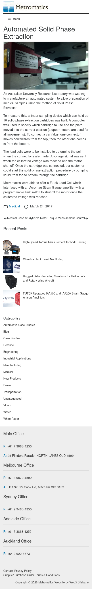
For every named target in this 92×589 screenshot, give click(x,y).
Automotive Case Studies (19, 325)
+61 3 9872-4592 (19, 477)
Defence (8, 345)
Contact (8, 571)
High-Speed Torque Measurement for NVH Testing (54, 242)
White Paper (11, 419)
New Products (12, 378)
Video (6, 405)
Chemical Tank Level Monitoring (43, 259)
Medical (14, 206)
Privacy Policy (22, 571)
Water (7, 412)
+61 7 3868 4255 (19, 531)
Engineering (10, 352)
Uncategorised (12, 399)
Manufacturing (12, 365)
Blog (6, 332)
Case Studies (11, 338)
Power (7, 385)
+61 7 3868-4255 (19, 446)
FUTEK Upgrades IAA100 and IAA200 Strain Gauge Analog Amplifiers (55, 295)
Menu (16, 19)
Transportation (12, 392)
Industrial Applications (17, 358)
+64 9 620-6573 (18, 553)
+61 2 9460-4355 (19, 509)
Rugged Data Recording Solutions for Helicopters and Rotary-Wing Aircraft (54, 278)
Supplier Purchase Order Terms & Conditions (31, 575)
